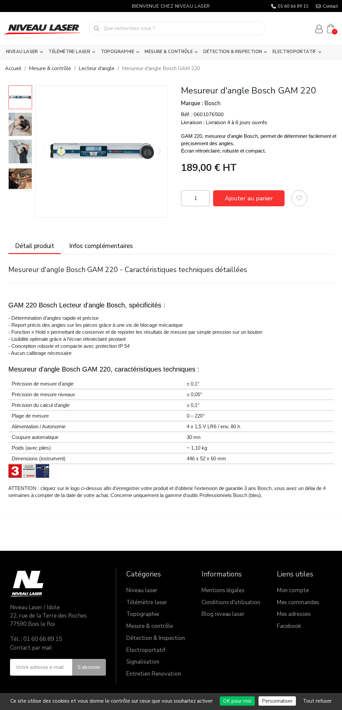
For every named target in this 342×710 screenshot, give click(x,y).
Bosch (212, 103)
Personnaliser (277, 701)
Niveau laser (22, 52)
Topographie (117, 52)
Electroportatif (294, 52)
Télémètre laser (69, 52)
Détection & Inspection (232, 52)
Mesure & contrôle (169, 52)
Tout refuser (317, 701)
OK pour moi (237, 701)
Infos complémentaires (101, 246)
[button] (44, 151)
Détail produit (34, 246)
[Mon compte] (319, 29)
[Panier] (331, 28)
